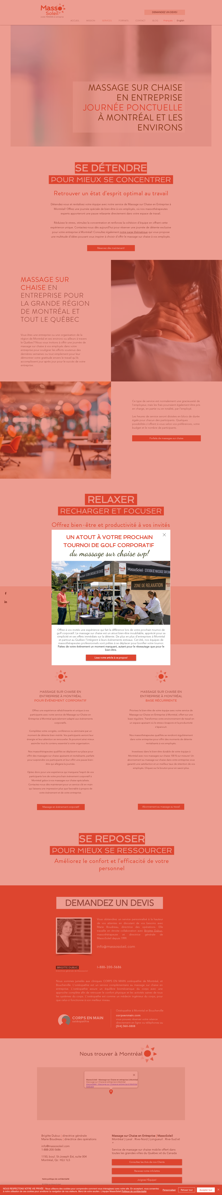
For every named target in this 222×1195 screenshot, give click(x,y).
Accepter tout (205, 1189)
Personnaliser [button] (169, 1189)
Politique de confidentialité (134, 1191)
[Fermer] (218, 1190)
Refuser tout (187, 1189)
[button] (164, 534)
